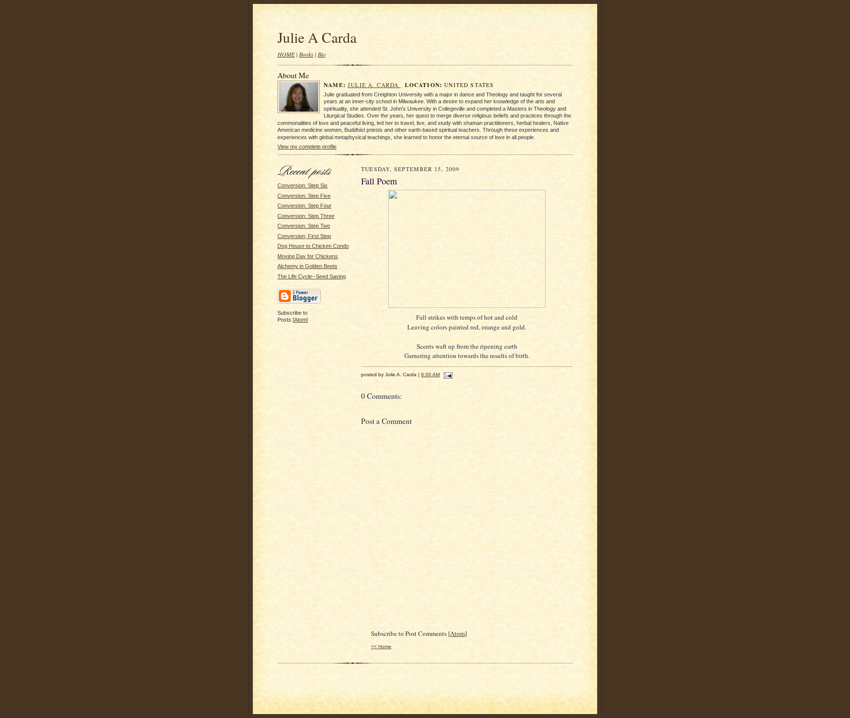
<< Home (381, 646)
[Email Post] (447, 374)
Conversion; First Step (304, 236)
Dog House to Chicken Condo (313, 246)
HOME (286, 54)
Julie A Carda (317, 37)
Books (306, 54)
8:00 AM (430, 374)
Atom (300, 320)
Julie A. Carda (374, 85)
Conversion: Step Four (304, 206)
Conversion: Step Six (302, 185)
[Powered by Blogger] (299, 302)
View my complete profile (306, 147)
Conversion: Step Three (305, 216)
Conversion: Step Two (303, 226)
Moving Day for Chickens (307, 256)
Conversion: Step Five (304, 196)
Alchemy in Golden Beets (307, 266)
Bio (322, 54)
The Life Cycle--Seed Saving (311, 276)
